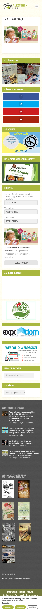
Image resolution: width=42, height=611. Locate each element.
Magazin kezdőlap (16, 592)
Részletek (5, 603)
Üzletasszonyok (25, 458)
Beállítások (32, 607)
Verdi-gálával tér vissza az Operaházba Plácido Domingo (21, 442)
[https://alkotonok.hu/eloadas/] (21, 152)
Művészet (23, 445)
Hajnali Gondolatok (26, 423)
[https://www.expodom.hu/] (21, 332)
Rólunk (30, 592)
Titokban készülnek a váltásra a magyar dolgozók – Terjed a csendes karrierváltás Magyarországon (24, 453)
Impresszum (32, 595)
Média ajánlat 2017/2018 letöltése (16, 579)
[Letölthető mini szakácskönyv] (21, 172)
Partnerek (19, 595)
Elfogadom (8, 607)
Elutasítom (20, 607)
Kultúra (22, 435)
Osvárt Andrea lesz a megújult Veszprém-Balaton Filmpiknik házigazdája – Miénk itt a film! (21, 430)
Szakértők (8, 595)
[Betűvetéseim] (21, 73)
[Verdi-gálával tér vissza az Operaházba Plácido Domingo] (5, 442)
